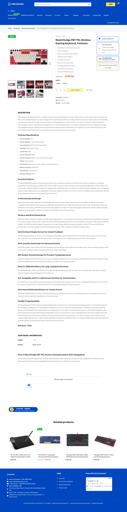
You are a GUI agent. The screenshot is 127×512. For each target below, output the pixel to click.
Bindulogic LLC (64, 503)
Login (30, 374)
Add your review (60, 36)
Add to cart (75, 90)
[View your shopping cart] (117, 4)
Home (10, 28)
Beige (58, 83)
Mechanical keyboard (28, 28)
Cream (65, 83)
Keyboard (17, 28)
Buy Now (89, 90)
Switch (58, 80)
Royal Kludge (65, 103)
